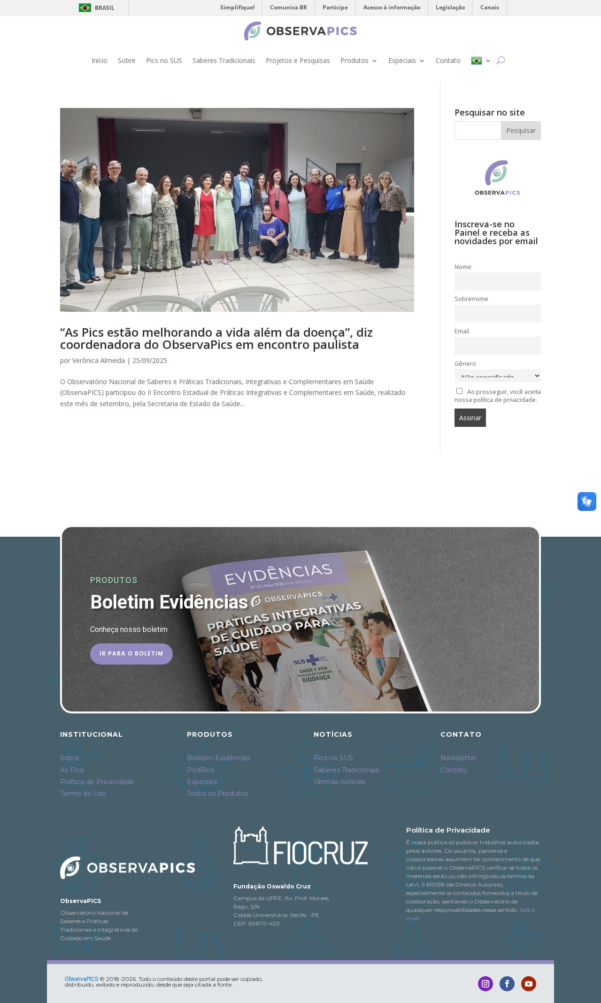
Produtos (354, 60)
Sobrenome (471, 299)
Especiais (402, 60)
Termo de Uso (83, 793)
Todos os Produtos (217, 793)
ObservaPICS (81, 979)
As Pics (72, 770)
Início (100, 60)
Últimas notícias (339, 782)
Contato (448, 60)
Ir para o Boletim (131, 653)
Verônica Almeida (98, 360)
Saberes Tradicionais (224, 60)
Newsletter (458, 758)
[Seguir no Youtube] (528, 983)
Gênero (465, 364)
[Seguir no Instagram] (485, 983)
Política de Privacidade (97, 782)
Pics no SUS (164, 60)
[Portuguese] (481, 60)
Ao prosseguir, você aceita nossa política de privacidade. (498, 396)
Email (462, 331)
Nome (463, 267)
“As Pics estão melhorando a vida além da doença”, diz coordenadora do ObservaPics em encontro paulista (216, 338)
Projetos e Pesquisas (298, 60)
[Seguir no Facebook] (507, 983)
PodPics (200, 770)
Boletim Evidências (218, 758)
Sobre (127, 60)
